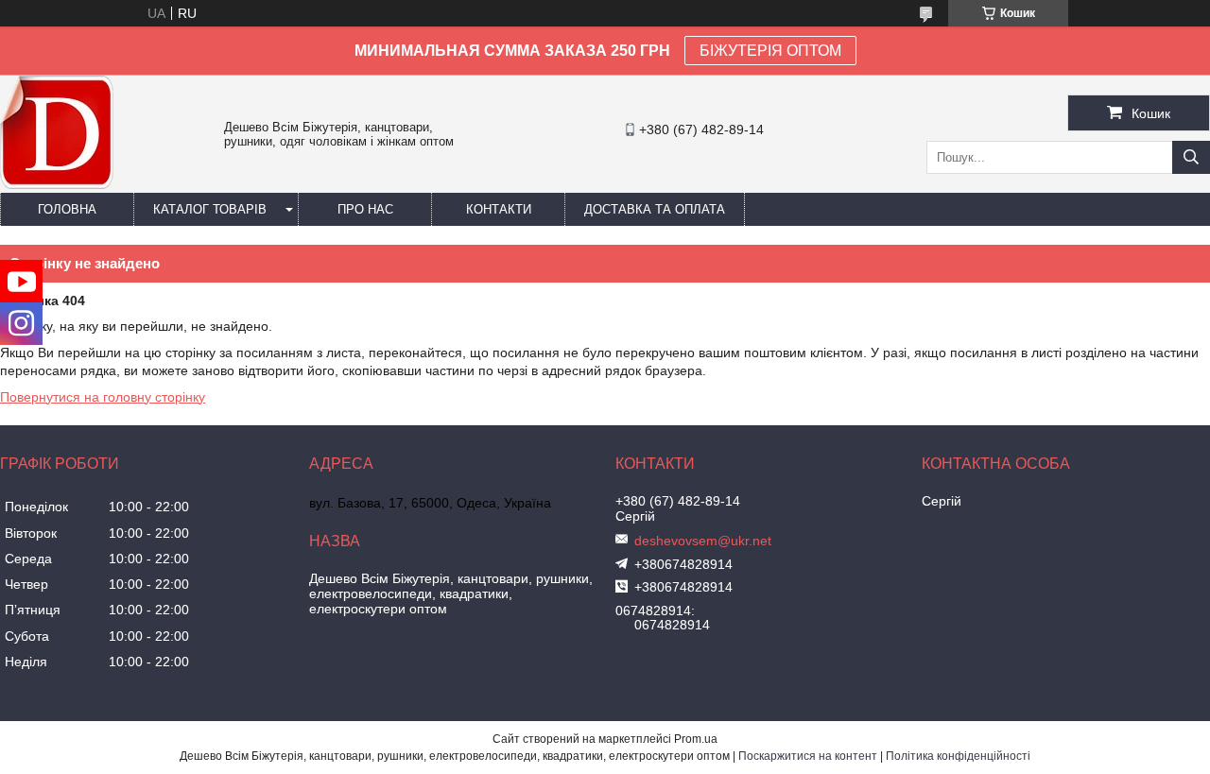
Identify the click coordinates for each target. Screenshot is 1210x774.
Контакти (498, 209)
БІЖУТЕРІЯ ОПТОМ (770, 51)
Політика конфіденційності (958, 756)
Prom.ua (695, 739)
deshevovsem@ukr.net (702, 540)
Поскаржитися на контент (807, 756)
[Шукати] (1191, 157)
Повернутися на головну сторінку (102, 396)
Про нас (365, 209)
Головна (67, 209)
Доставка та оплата (654, 209)
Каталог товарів (210, 209)
